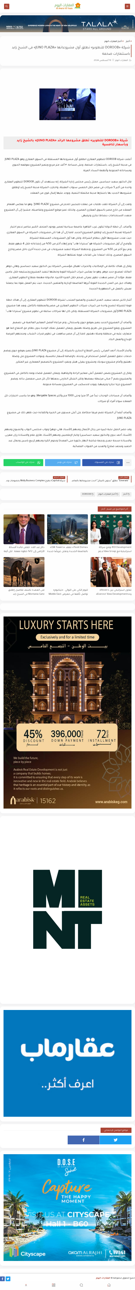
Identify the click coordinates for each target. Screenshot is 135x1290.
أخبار (128, 41)
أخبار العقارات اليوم (113, 41)
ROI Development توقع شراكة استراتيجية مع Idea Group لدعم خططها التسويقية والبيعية (114, 549)
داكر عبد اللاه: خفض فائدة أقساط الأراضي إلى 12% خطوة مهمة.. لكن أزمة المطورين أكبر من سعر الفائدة (24, 549)
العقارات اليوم (103, 1278)
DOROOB (86, 494)
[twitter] (115, 1140)
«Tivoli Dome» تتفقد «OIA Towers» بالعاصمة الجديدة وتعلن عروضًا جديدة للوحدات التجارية (67, 549)
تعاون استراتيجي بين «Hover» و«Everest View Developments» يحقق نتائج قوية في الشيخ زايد (113, 592)
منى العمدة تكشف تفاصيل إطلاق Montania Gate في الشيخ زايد (26, 592)
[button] (102, 462)
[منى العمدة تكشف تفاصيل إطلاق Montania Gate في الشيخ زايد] (24, 572)
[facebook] (83, 1140)
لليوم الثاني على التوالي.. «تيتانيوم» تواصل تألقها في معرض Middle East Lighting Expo (68, 592)
